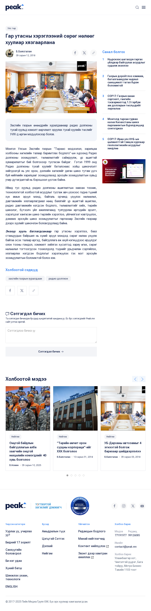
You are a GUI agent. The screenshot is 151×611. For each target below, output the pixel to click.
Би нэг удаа (14, 561)
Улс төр (12, 28)
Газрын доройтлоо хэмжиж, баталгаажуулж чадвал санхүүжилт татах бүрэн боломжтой (126, 81)
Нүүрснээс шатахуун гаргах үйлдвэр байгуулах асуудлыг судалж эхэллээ (126, 62)
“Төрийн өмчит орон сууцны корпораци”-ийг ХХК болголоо (74, 447)
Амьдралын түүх (53, 531)
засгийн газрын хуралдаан (25, 278)
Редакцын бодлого (92, 531)
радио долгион (58, 278)
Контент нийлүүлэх (92, 546)
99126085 (134, 535)
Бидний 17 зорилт (18, 542)
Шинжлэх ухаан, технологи (17, 577)
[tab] (67, 475)
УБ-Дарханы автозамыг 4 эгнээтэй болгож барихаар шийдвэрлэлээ (122, 447)
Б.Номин (14, 465)
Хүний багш (14, 568)
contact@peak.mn (126, 546)
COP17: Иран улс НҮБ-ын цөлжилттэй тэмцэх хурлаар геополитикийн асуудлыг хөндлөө (126, 144)
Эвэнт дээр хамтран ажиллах (92, 555)
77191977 (121, 535)
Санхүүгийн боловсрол (14, 551)
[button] (137, 7)
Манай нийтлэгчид (91, 538)
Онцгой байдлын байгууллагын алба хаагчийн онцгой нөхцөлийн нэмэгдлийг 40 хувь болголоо (27, 451)
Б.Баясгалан (24, 51)
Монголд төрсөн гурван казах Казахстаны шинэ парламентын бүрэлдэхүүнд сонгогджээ (126, 124)
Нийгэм (15, 436)
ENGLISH (11, 586)
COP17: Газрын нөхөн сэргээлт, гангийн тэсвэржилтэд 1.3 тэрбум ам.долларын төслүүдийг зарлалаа (124, 102)
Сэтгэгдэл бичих (49, 351)
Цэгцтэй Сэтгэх (53, 538)
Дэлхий (47, 546)
